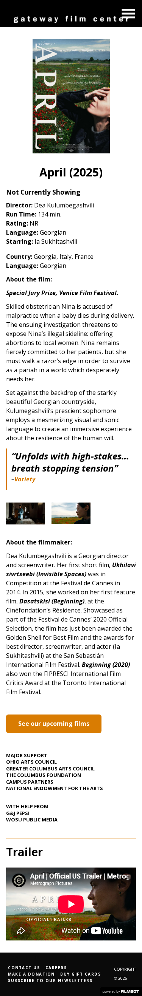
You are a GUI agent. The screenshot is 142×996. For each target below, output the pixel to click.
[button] (128, 13)
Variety (24, 479)
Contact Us (24, 967)
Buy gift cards (80, 974)
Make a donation (31, 974)
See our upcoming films (53, 723)
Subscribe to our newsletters (50, 980)
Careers (56, 967)
